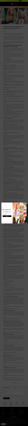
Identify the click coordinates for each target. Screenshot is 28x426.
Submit (7, 216)
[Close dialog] (27, 203)
